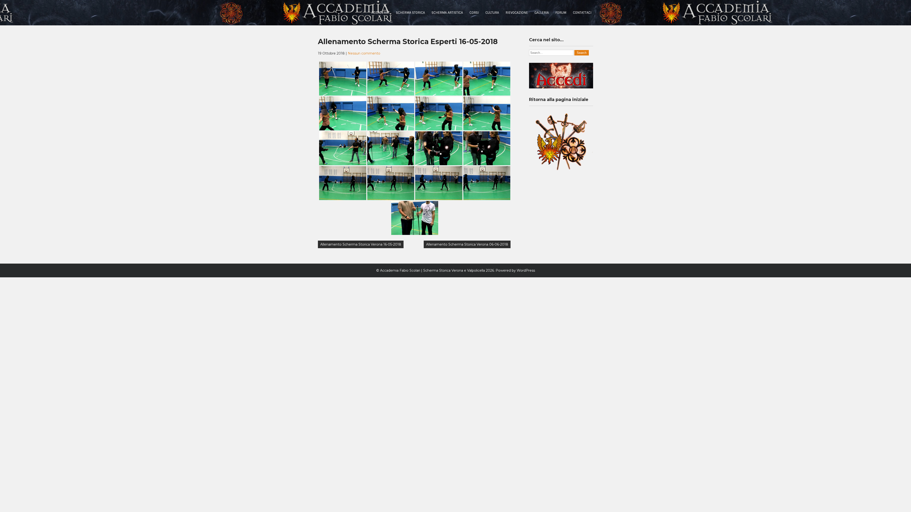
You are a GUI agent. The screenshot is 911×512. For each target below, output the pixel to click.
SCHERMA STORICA (410, 13)
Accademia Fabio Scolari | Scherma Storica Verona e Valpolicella (432, 270)
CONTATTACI (582, 13)
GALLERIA (542, 13)
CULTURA (492, 13)
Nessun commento (364, 53)
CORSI (474, 13)
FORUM (560, 13)
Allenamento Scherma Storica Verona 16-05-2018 (360, 244)
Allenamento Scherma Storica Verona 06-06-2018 (467, 244)
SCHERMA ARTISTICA (447, 13)
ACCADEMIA (380, 13)
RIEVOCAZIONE (517, 13)
